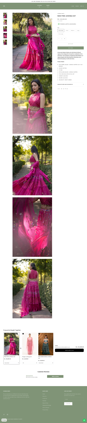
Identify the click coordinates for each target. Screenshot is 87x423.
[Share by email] (67, 88)
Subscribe (68, 403)
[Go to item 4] (5, 35)
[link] (11, 344)
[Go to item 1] (5, 15)
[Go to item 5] (5, 42)
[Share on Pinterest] (65, 88)
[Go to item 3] (5, 29)
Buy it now (70, 47)
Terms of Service (46, 407)
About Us (44, 396)
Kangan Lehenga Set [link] (27, 356)
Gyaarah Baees (61, 13)
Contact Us (45, 398)
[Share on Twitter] (63, 88)
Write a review (55, 376)
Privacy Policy (45, 409)
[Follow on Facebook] (4, 414)
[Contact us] (84, 420)
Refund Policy (45, 403)
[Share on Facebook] (61, 88)
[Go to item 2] (5, 22)
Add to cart (70, 43)
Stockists (44, 400)
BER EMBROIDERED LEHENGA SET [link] (45, 357)
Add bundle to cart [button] (69, 350)
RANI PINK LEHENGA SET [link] (9, 356)
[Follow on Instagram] (7, 414)
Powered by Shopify (18, 419)
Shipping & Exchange (47, 405)
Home (44, 394)
